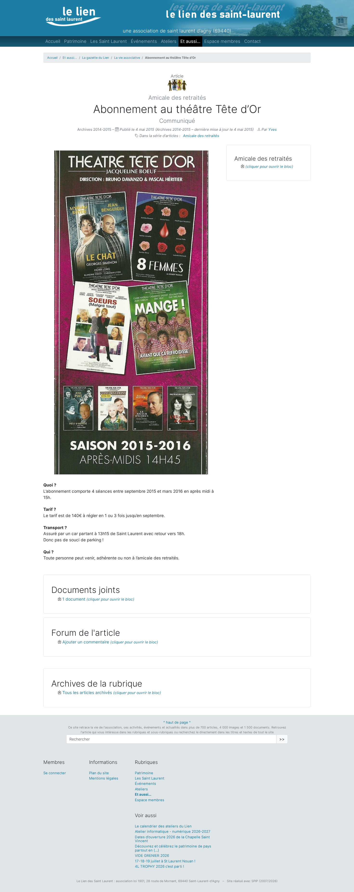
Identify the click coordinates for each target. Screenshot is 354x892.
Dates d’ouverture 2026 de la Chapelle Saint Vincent (172, 839)
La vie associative (127, 57)
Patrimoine (75, 41)
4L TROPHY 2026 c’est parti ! (159, 866)
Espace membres (222, 41)
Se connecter (54, 773)
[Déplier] (267, 166)
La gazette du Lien (95, 57)
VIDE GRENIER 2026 (152, 855)
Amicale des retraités (201, 135)
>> (282, 739)
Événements (144, 41)
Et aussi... (190, 41)
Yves (272, 129)
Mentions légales (103, 778)
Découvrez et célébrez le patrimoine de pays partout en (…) (173, 848)
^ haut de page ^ (177, 722)
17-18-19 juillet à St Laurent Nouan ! (165, 861)
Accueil (52, 41)
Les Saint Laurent (108, 41)
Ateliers (169, 41)
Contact (252, 41)
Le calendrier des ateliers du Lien (163, 826)
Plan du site (99, 773)
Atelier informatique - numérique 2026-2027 (172, 831)
